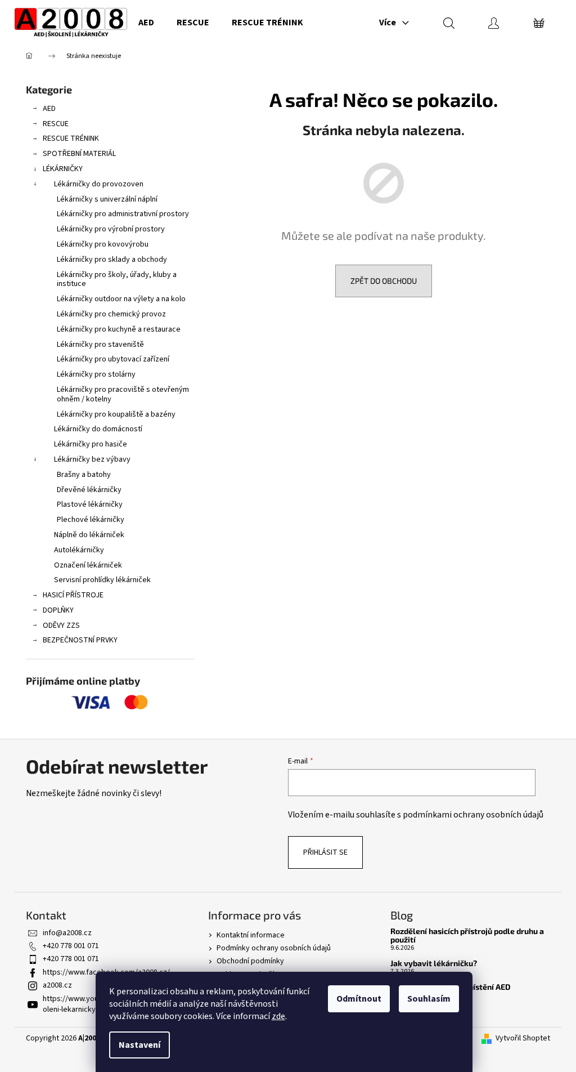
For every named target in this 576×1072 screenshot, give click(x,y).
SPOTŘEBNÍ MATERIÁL (79, 153)
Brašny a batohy (84, 474)
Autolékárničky (79, 550)
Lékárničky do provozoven (98, 184)
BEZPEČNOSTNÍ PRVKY (80, 640)
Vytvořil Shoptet (523, 1038)
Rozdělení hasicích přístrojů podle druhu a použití (467, 935)
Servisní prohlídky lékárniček (102, 580)
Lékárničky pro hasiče (90, 444)
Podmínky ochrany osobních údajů (274, 948)
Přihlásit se (325, 852)
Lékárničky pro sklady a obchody (112, 259)
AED (49, 108)
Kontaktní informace (251, 935)
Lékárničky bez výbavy (92, 459)
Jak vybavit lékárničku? (433, 963)
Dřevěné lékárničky (89, 489)
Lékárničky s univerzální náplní (107, 199)
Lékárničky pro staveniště (100, 344)
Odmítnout (358, 999)
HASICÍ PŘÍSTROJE (73, 595)
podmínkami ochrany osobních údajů (473, 815)
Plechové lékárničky (90, 519)
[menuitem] (146, 22)
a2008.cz (57, 985)
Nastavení (139, 1045)
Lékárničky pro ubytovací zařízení (113, 359)
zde (278, 1016)
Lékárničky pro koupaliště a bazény (116, 414)
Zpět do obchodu (383, 280)
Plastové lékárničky (90, 504)
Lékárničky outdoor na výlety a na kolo (121, 299)
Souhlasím (429, 999)
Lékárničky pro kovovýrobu (102, 244)
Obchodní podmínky (250, 961)
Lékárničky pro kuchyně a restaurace (119, 329)
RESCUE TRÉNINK (71, 138)
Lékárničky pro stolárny (96, 374)
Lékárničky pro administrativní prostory (123, 214)
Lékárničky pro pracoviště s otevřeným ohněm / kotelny (123, 394)
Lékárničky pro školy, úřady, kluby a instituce (117, 279)
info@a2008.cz (67, 933)
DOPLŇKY (58, 610)
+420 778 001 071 (71, 946)
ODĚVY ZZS (61, 625)
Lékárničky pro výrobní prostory (111, 229)
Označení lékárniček (88, 565)
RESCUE (56, 123)
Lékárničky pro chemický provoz (111, 314)
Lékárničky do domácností (98, 429)
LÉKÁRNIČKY (63, 169)
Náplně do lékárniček (89, 535)
